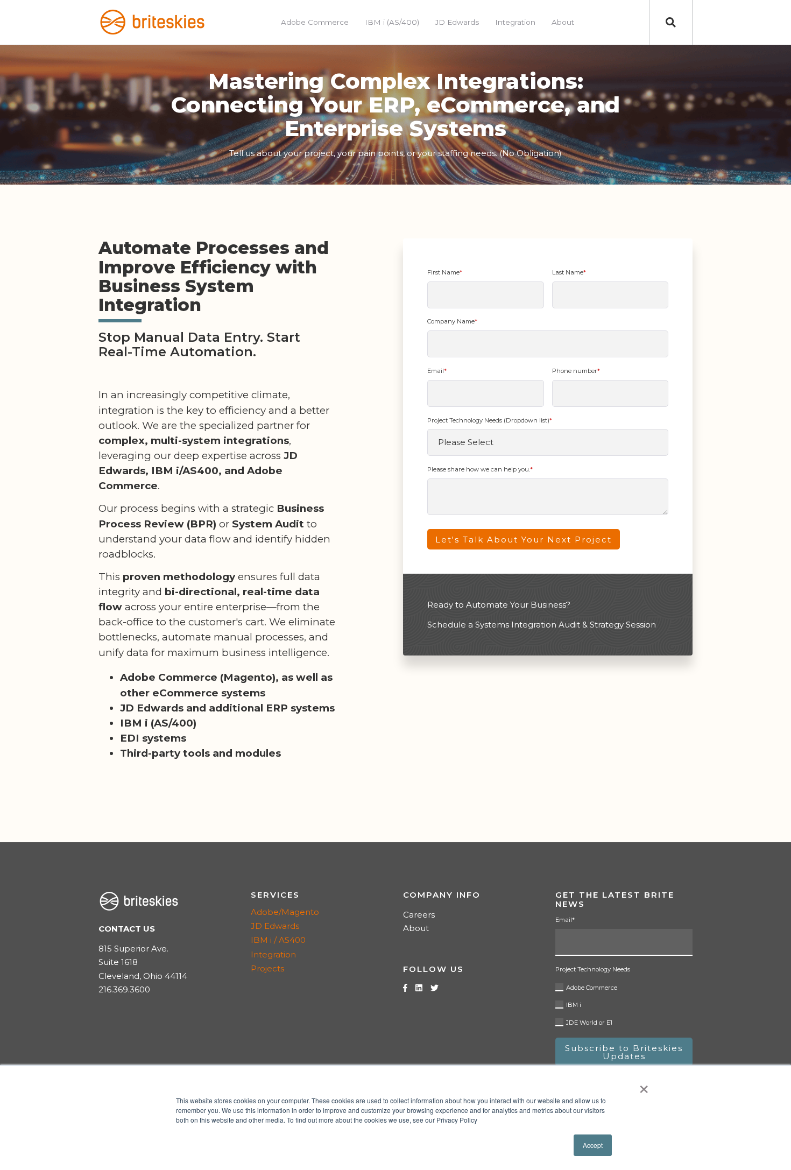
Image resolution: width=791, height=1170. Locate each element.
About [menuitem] (563, 22)
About (416, 928)
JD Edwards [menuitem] (457, 22)
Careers (419, 915)
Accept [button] (593, 1145)
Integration (273, 954)
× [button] (644, 1085)
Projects (267, 968)
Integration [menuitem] (515, 22)
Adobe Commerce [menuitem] (315, 22)
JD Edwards (275, 926)
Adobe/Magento (285, 912)
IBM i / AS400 (278, 940)
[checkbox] (624, 1003)
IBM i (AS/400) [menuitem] (392, 22)
